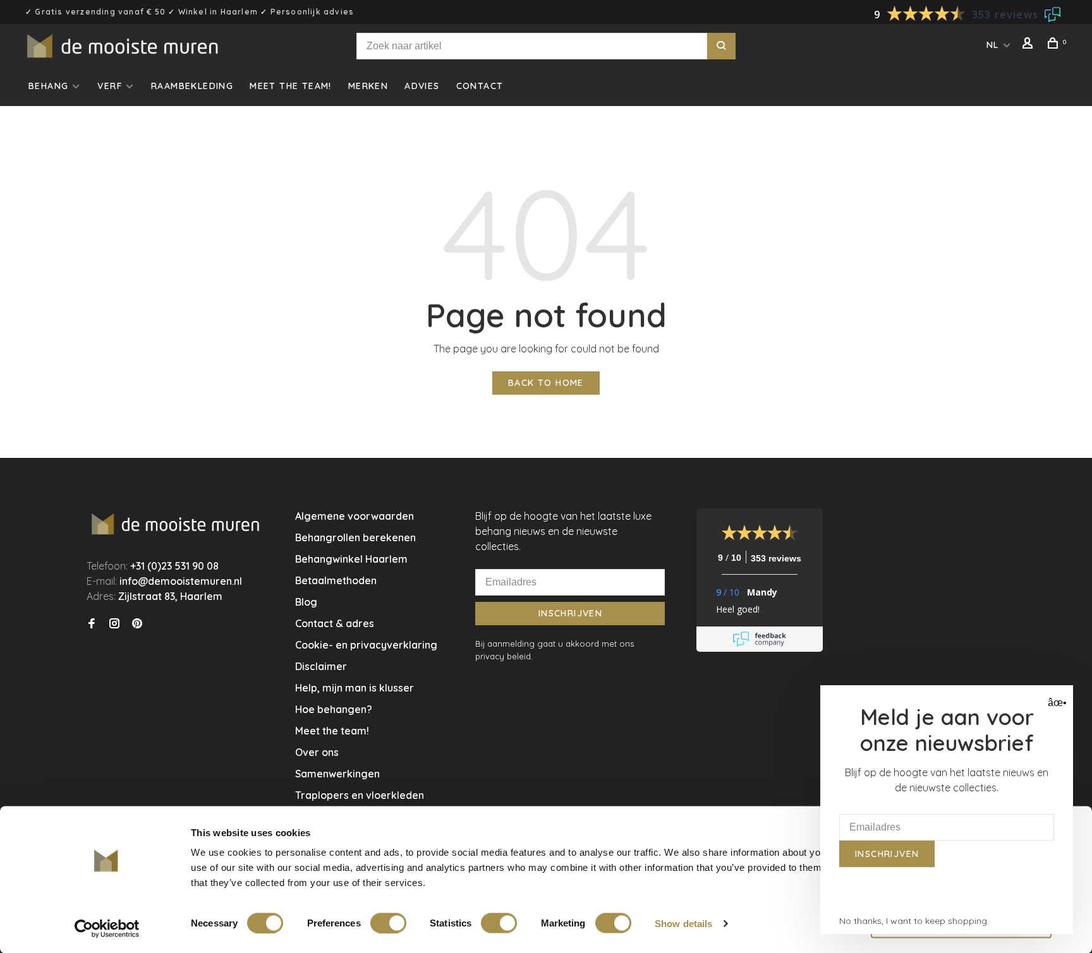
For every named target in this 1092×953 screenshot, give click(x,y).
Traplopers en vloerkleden (359, 795)
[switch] (388, 923)
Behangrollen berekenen (355, 537)
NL (992, 45)
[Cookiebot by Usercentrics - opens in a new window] (107, 928)
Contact (480, 86)
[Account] (1029, 45)
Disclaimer (321, 666)
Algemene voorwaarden (354, 516)
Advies (421, 86)
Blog (306, 602)
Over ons (317, 752)
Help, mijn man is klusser (354, 687)
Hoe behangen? (333, 709)
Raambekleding (192, 86)
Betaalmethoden (336, 580)
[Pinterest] (137, 624)
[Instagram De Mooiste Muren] (114, 624)
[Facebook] (92, 624)
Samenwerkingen (337, 773)
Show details (683, 923)
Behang (48, 86)
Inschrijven (570, 613)
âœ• (1056, 702)
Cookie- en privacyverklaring (366, 644)
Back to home (546, 382)
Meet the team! (291, 86)
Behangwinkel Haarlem (351, 559)
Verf (109, 86)
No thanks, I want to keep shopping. (914, 920)
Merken (368, 86)
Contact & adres (334, 623)
